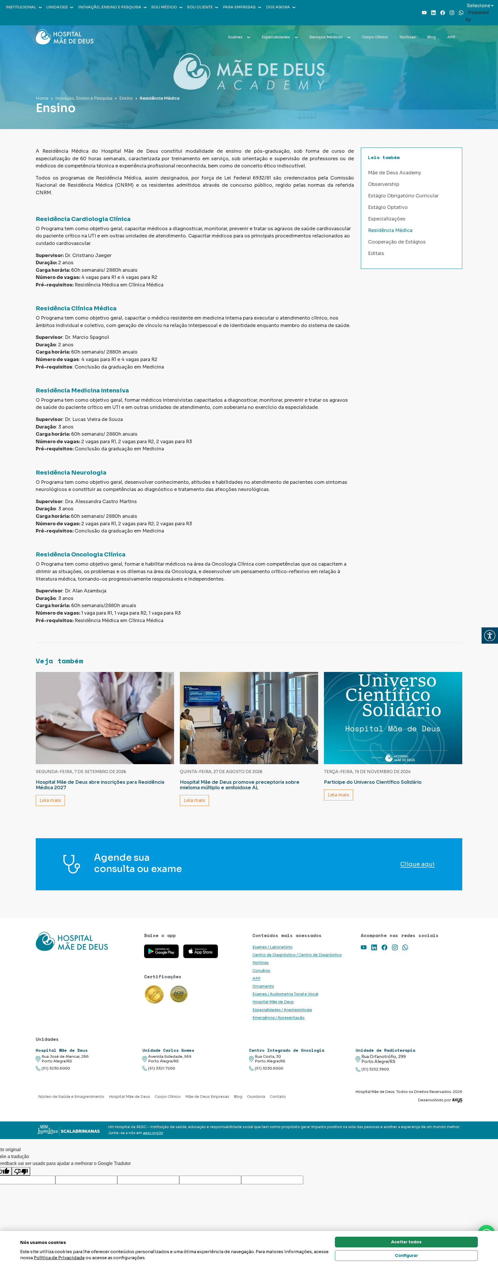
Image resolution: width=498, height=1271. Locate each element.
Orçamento (263, 986)
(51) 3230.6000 (56, 1068)
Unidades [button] (57, 7)
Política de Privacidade (59, 1257)
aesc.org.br (153, 1133)
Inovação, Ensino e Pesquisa (83, 98)
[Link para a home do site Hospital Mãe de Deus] (86, 941)
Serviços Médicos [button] (326, 37)
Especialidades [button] (276, 37)
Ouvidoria (256, 1096)
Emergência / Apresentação (278, 1017)
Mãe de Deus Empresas (207, 1096)
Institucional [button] (21, 7)
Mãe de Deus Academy (394, 173)
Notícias (407, 37)
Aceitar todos (406, 1241)
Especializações (386, 219)
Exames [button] (235, 37)
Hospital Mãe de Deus (273, 1002)
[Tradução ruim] (21, 1171)
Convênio (261, 970)
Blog (431, 37)
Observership (383, 184)
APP (451, 37)
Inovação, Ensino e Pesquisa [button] (109, 7)
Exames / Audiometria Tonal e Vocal (285, 994)
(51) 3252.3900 (375, 1069)
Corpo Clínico (375, 37)
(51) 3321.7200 (161, 1068)
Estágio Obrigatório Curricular (403, 196)
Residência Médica (390, 230)
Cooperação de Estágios (397, 242)
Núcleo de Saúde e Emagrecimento (71, 1096)
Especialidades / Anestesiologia (282, 1010)
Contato (278, 1096)
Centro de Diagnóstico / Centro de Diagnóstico (297, 955)
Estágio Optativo (388, 207)
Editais (376, 253)
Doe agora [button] (278, 7)
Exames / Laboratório (272, 947)
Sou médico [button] (164, 7)
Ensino (126, 98)
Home (42, 98)
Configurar (406, 1255)
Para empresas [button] (239, 7)
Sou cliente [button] (200, 7)
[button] (490, 635)
